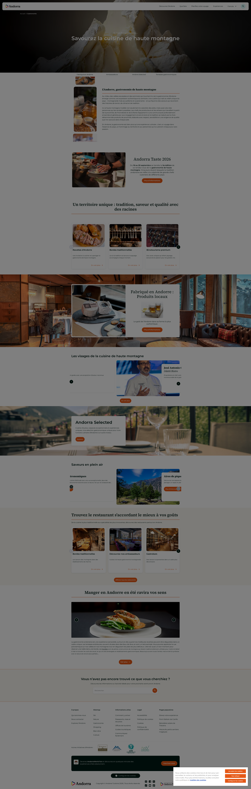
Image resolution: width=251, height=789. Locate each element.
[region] (210, 776)
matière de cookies (198, 780)
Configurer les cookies (235, 781)
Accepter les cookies (235, 771)
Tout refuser (235, 776)
